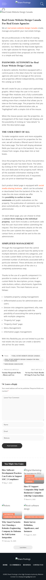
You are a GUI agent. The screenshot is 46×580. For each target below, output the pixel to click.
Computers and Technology (14, 517)
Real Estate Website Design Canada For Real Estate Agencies (22, 360)
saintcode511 (10, 9)
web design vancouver (14, 364)
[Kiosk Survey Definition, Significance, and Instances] (34, 511)
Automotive (8, 514)
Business (29, 476)
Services (29, 481)
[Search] (41, 4)
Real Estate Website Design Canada (26, 356)
